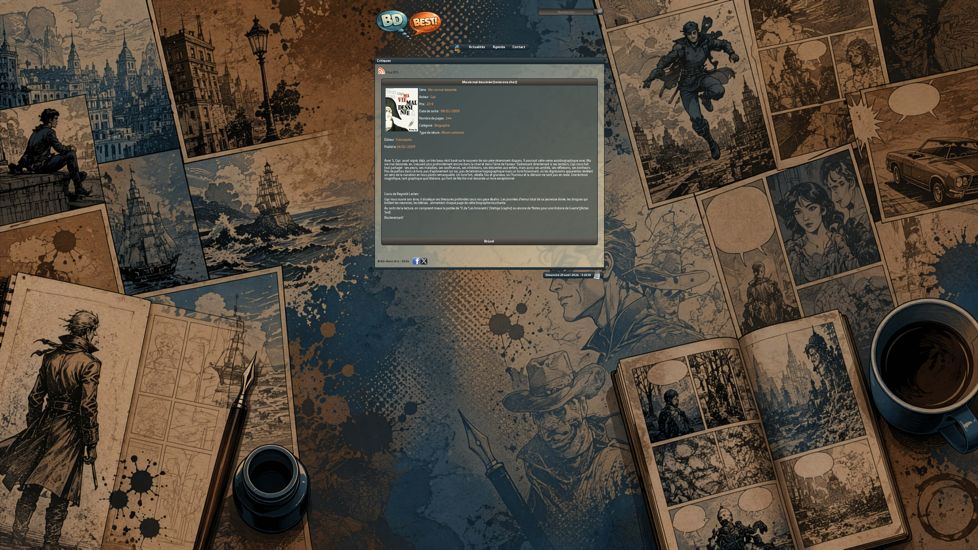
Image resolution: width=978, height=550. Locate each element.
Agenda (499, 47)
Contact (518, 47)
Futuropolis (404, 139)
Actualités (477, 47)
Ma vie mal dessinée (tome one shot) (489, 82)
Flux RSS (392, 72)
